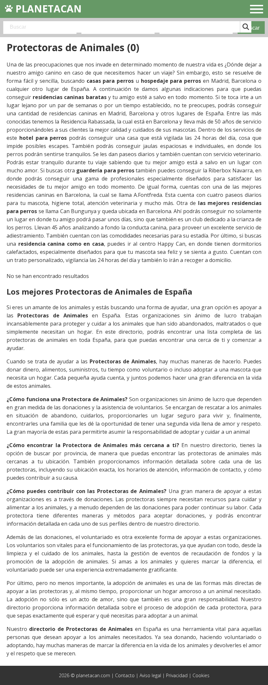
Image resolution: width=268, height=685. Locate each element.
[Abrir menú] (256, 10)
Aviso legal (150, 675)
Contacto (125, 675)
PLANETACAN (47, 8)
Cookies (201, 675)
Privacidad (177, 675)
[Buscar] (245, 27)
